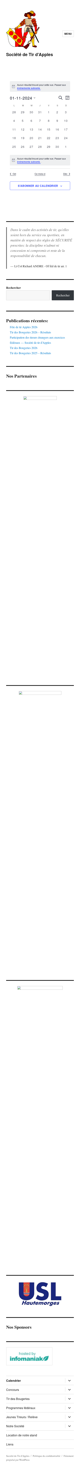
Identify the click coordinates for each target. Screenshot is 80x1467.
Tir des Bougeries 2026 (23, 348)
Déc (65, 173)
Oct (14, 173)
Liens (9, 1444)
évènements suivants (29, 88)
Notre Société (15, 1426)
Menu (68, 33)
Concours (12, 1390)
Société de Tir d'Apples (29, 54)
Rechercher (13, 287)
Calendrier (13, 1380)
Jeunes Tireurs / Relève (22, 1417)
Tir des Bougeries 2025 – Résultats (30, 353)
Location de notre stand (21, 1435)
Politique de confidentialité (46, 1456)
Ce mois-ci (40, 173)
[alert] (40, 160)
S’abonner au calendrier (38, 186)
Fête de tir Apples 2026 (23, 327)
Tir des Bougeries (18, 1399)
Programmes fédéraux (20, 1408)
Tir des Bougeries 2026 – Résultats (30, 332)
